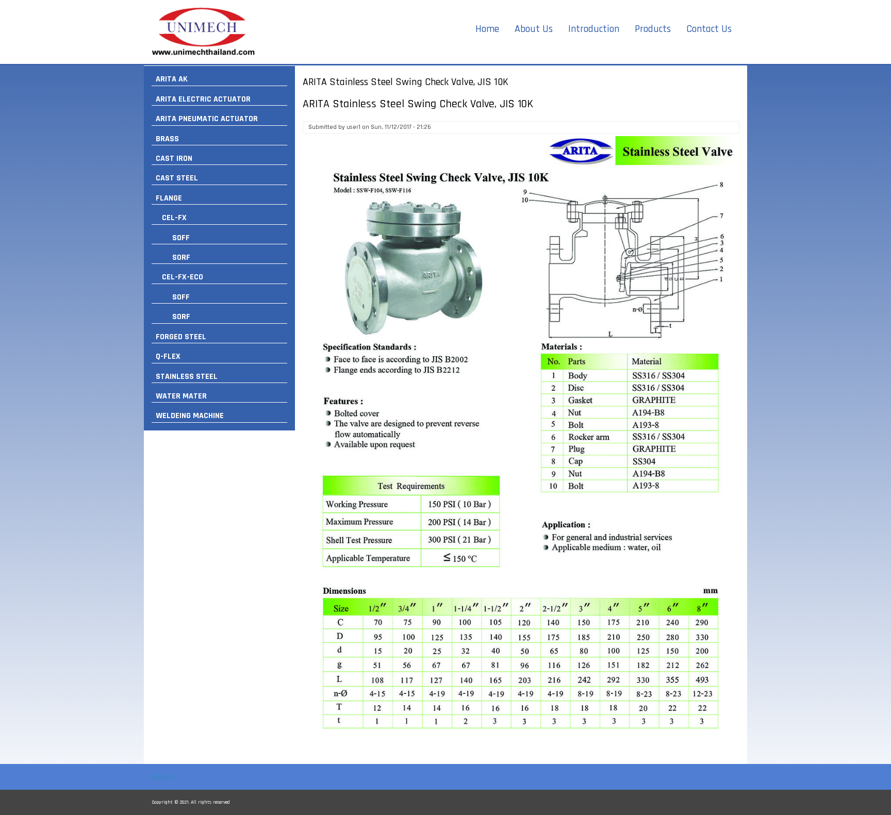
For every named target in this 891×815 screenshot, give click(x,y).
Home (487, 29)
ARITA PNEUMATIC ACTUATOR (207, 118)
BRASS (167, 139)
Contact (163, 776)
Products (653, 29)
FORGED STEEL (181, 336)
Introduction (593, 29)
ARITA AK (172, 79)
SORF (181, 257)
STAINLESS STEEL (187, 376)
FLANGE (169, 198)
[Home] (203, 32)
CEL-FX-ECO (182, 277)
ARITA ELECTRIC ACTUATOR (203, 99)
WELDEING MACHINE (190, 415)
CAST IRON (174, 158)
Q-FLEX (168, 356)
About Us (534, 29)
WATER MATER (181, 396)
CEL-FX (174, 217)
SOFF (181, 237)
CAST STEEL (177, 178)
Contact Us (709, 29)
